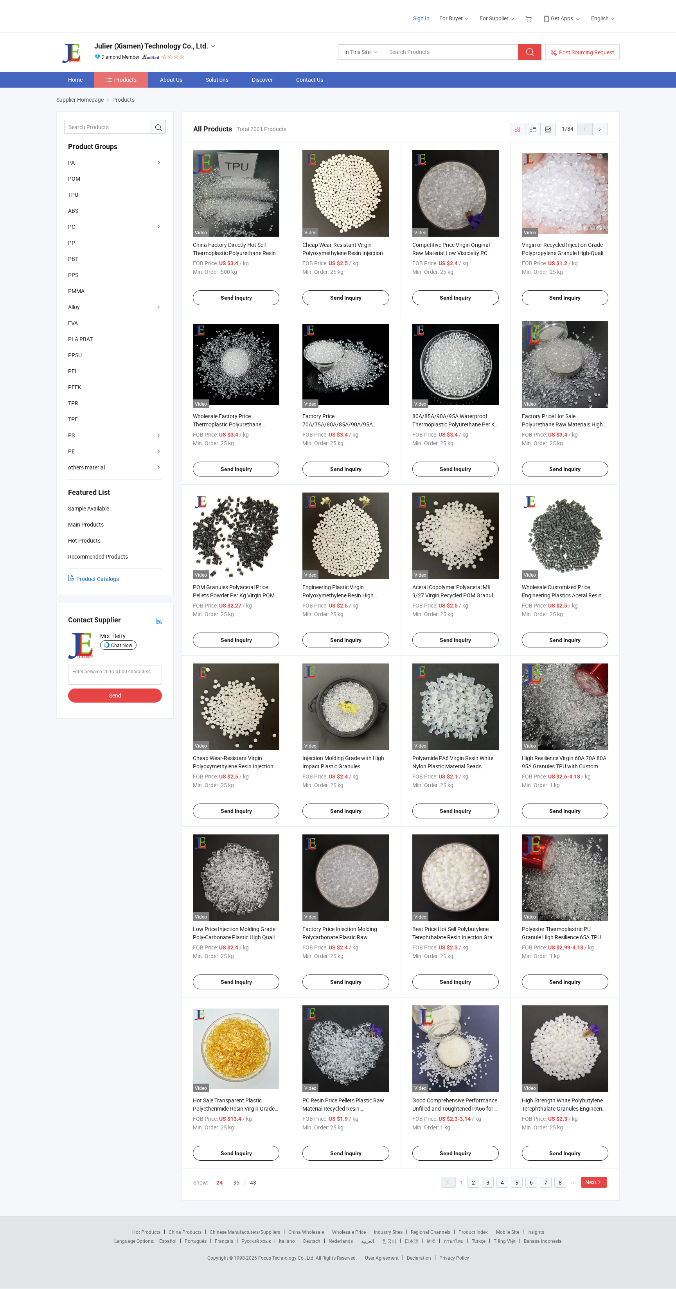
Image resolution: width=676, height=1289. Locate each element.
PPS (73, 275)
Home (75, 79)
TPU (73, 194)
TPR (73, 403)
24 (219, 1182)
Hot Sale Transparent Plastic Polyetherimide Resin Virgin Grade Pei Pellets (234, 1108)
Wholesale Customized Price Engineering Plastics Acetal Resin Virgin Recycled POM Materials (562, 595)
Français (224, 1241)
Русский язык (256, 1241)
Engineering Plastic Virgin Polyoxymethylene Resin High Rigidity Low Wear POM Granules (342, 595)
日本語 (412, 1241)
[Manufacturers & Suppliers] (106, 15)
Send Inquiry (236, 298)
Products (125, 79)
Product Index (473, 1232)
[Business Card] (159, 620)
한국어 (389, 1241)
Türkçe (478, 1241)
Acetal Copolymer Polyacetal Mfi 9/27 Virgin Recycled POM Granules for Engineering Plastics (455, 595)
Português (196, 1241)
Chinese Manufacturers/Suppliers (245, 1232)
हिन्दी (431, 1241)
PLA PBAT (80, 339)
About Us (171, 79)
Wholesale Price (349, 1232)
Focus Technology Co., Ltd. (287, 1258)
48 (253, 1182)
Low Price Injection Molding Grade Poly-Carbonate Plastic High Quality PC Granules (236, 937)
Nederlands (341, 1241)
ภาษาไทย (454, 1241)
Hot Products (146, 1232)
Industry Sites (388, 1232)
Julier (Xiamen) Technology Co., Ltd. (151, 46)
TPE (73, 419)
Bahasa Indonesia (543, 1241)
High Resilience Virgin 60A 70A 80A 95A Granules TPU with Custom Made (564, 766)
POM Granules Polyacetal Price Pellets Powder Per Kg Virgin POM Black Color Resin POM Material (234, 595)
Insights (535, 1232)
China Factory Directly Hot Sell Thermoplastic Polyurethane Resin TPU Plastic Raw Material (234, 253)
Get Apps (562, 18)
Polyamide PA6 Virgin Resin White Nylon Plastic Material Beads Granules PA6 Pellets (452, 766)
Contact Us (309, 79)
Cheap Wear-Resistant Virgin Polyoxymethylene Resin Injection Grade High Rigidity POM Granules (343, 253)
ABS (73, 210)
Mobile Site (507, 1232)
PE (71, 451)
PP (71, 242)
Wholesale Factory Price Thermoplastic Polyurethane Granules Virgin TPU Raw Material (234, 424)
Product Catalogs (97, 578)
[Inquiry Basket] (529, 18)
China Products (185, 1232)
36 (236, 1182)
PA (71, 162)
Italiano (287, 1241)
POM (74, 178)
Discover (262, 79)
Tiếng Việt (505, 1241)
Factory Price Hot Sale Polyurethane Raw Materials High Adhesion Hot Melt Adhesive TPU (562, 424)
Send (115, 695)
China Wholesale (306, 1232)
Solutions (217, 79)
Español (167, 1241)
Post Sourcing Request (586, 52)
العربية (367, 1241)
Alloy (74, 307)
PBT (73, 258)
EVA (73, 323)
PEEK (74, 387)
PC (71, 226)
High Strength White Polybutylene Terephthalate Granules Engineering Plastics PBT (565, 1108)
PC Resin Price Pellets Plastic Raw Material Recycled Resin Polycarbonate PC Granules (343, 1108)
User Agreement (382, 1258)
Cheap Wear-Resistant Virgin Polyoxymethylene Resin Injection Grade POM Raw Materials (233, 766)
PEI (72, 371)
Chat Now (121, 645)
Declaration (419, 1258)
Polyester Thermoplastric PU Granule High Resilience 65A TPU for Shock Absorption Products (561, 937)
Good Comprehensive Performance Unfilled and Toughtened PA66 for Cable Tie (454, 1108)
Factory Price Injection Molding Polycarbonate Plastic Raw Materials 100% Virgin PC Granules (344, 937)
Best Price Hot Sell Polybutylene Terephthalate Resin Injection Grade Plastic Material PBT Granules (455, 937)
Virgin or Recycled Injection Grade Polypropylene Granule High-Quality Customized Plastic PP (565, 253)
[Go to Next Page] (600, 129)
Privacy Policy (454, 1258)
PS (71, 435)
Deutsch (311, 1241)
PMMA (76, 291)
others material (86, 467)
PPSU (75, 355)
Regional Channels (430, 1232)
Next (591, 1182)
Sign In (421, 18)
